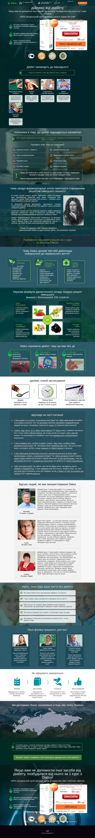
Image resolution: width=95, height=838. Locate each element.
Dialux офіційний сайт (70, 44)
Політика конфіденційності (48, 833)
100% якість (71, 807)
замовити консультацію (82, 3)
